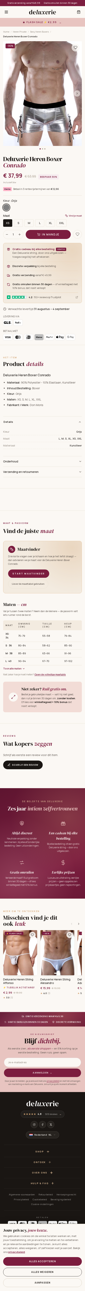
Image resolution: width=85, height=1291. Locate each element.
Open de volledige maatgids (50, 674)
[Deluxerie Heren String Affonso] (20, 952)
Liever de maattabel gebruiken (28, 583)
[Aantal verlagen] (6, 234)
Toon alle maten (12, 668)
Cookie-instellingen (42, 1204)
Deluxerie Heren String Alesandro (55, 981)
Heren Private (19, 31)
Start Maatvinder (28, 573)
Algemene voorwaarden (22, 1194)
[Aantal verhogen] (19, 234)
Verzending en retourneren (21, 472)
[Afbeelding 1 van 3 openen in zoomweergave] (42, 93)
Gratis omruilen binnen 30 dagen (60, 3)
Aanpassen (42, 1282)
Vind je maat (75, 215)
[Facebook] (42, 1124)
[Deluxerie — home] (42, 12)
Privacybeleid (21, 1199)
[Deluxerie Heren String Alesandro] (57, 952)
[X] (50, 1124)
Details (8, 422)
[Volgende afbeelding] (77, 93)
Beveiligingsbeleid (61, 1199)
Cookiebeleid (40, 1199)
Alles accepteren (42, 1261)
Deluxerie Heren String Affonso (18, 981)
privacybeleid (53, 1081)
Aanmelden (42, 1072)
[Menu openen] (6, 12)
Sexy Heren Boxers (39, 31)
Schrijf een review (25, 764)
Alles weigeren (42, 1271)
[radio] (6, 207)
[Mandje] (78, 12)
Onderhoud (10, 461)
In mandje (50, 234)
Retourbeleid (46, 1194)
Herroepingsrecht (66, 1194)
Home (6, 31)
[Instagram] (34, 1124)
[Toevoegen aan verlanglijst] (75, 47)
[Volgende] (79, 924)
